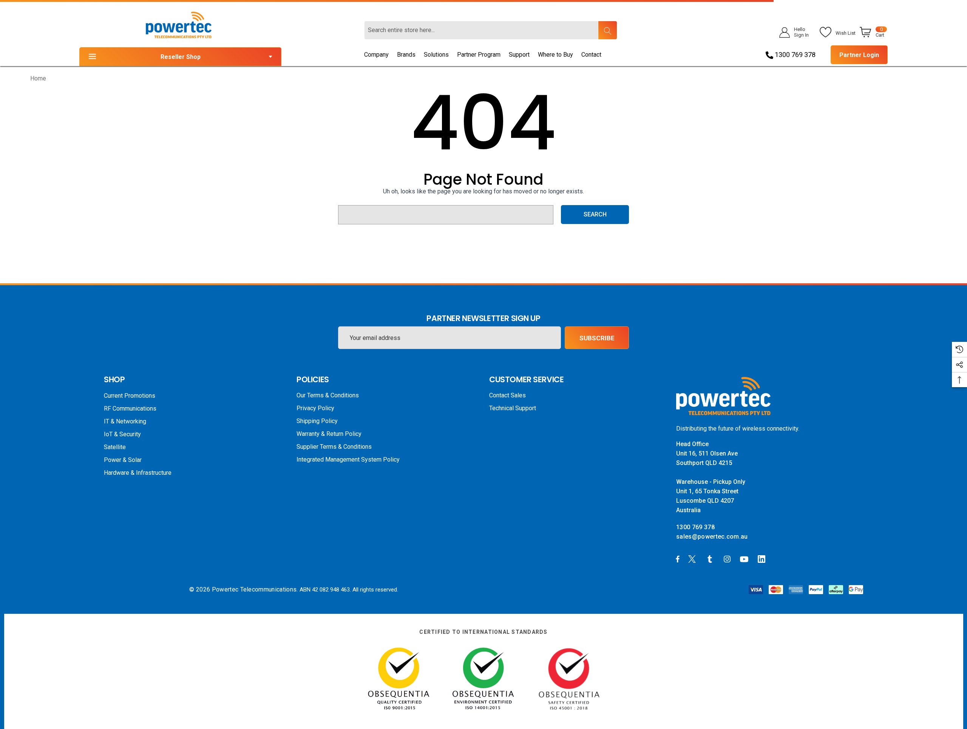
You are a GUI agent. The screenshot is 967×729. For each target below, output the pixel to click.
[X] (693, 558)
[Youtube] (745, 558)
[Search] (607, 30)
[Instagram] (728, 558)
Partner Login (859, 55)
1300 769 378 (794, 55)
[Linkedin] (763, 558)
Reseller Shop (181, 56)
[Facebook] (677, 558)
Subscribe (597, 338)
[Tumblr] (711, 558)
